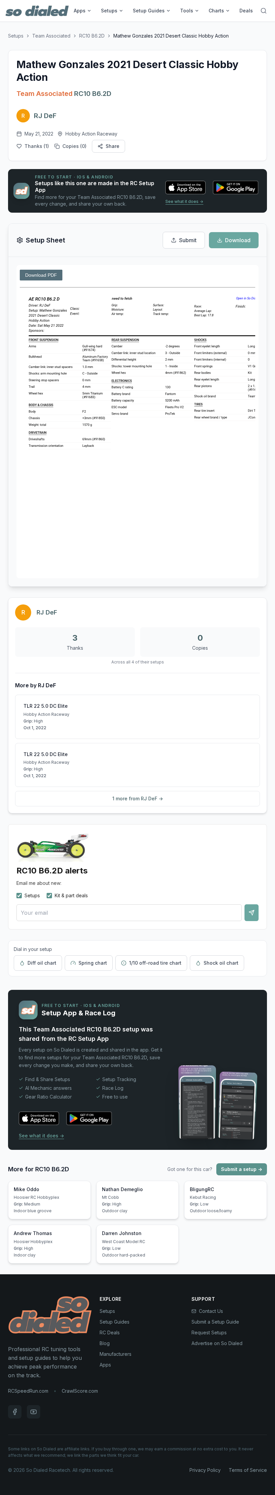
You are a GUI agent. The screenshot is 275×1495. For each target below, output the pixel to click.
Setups (109, 10)
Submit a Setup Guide (215, 1322)
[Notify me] (251, 912)
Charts (216, 10)
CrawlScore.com (80, 1391)
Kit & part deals (71, 895)
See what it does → (184, 201)
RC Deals (110, 1332)
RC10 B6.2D (92, 36)
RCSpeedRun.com (28, 1391)
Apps (80, 10)
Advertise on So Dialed (216, 1343)
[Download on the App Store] (185, 187)
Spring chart (92, 963)
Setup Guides (149, 10)
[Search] (264, 11)
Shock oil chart (221, 963)
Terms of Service (248, 1470)
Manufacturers (115, 1354)
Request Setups (209, 1332)
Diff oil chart (42, 963)
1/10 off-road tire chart (155, 963)
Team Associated (51, 36)
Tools (186, 10)
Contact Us (211, 1311)
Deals (246, 10)
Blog (105, 1343)
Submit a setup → (241, 1169)
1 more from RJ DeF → (137, 798)
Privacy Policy (205, 1470)
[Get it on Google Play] (236, 187)
